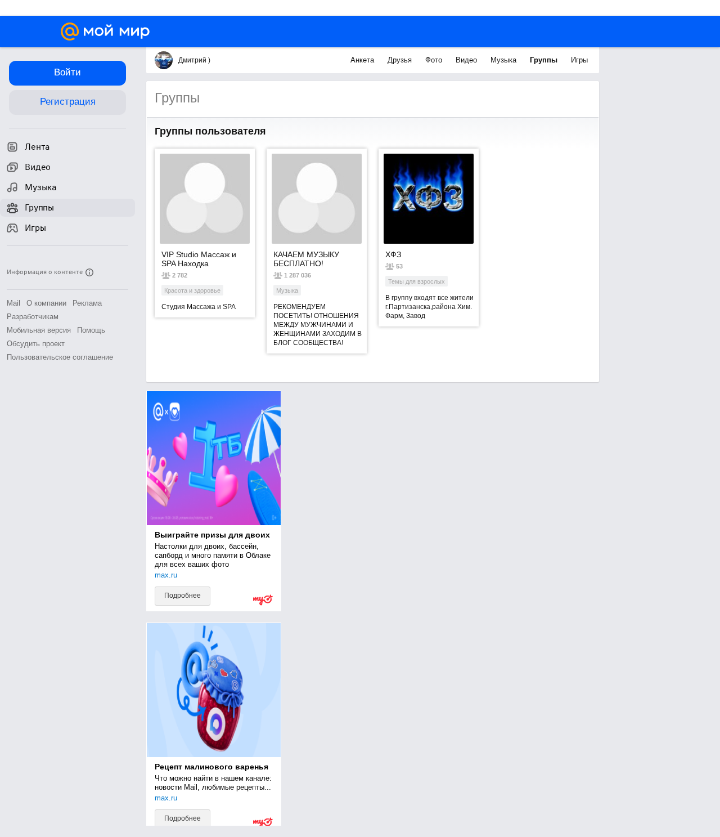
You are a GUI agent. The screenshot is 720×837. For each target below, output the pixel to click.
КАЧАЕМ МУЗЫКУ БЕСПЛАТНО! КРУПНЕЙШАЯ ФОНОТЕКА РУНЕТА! (313, 259)
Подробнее (182, 595)
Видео (467, 60)
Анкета (363, 60)
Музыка (504, 60)
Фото (434, 60)
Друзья (401, 60)
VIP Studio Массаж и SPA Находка (198, 259)
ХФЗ (393, 254)
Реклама (87, 303)
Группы (545, 60)
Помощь (91, 330)
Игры (579, 60)
